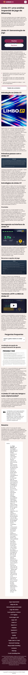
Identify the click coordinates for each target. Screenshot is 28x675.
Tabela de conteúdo (13, 88)
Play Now (14, 41)
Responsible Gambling (14, 645)
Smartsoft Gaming (14, 643)
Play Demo (14, 45)
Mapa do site (14, 604)
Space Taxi (14, 638)
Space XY (14, 633)
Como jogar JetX (14, 617)
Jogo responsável (14, 602)
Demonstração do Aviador (14, 607)
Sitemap (14, 651)
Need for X (14, 625)
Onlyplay (14, 627)
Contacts (14, 648)
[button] (14, 339)
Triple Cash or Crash (14, 640)
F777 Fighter (14, 615)
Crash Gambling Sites (14, 653)
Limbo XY (14, 622)
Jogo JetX (14, 620)
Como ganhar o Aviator (14, 612)
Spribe (14, 635)
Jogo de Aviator (14, 609)
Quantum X (14, 630)
